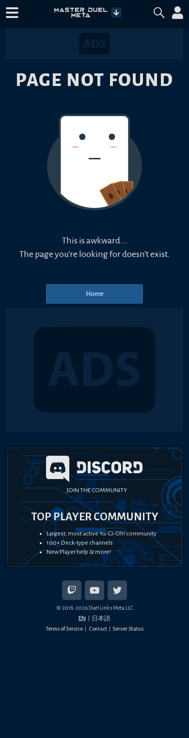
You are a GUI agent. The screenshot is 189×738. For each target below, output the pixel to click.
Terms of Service (64, 629)
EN (82, 618)
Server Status (127, 629)
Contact (98, 629)
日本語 (101, 618)
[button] (12, 12)
